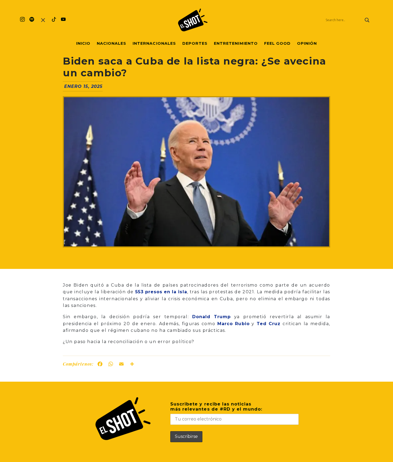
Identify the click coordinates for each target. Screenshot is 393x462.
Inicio (83, 43)
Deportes (194, 43)
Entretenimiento (236, 43)
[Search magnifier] (367, 20)
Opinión (307, 43)
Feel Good (277, 43)
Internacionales (154, 43)
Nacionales (111, 43)
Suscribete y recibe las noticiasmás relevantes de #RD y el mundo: (216, 406)
